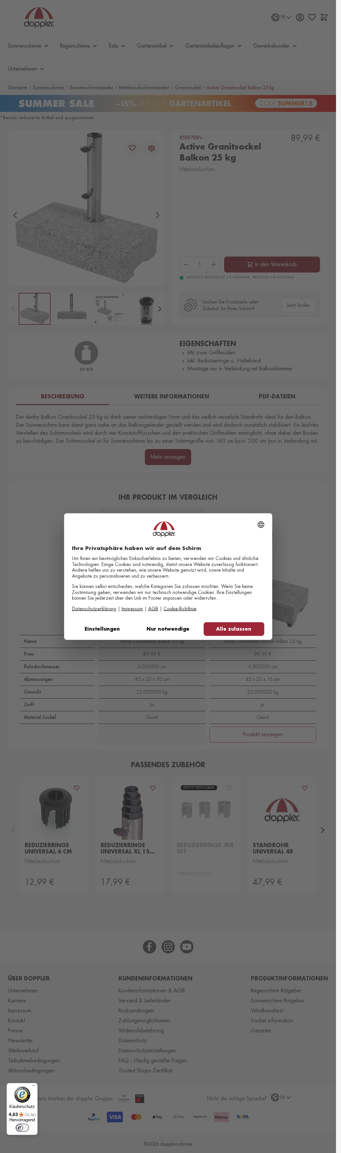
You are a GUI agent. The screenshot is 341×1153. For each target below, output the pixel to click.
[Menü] (34, 1087)
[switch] (22, 1128)
